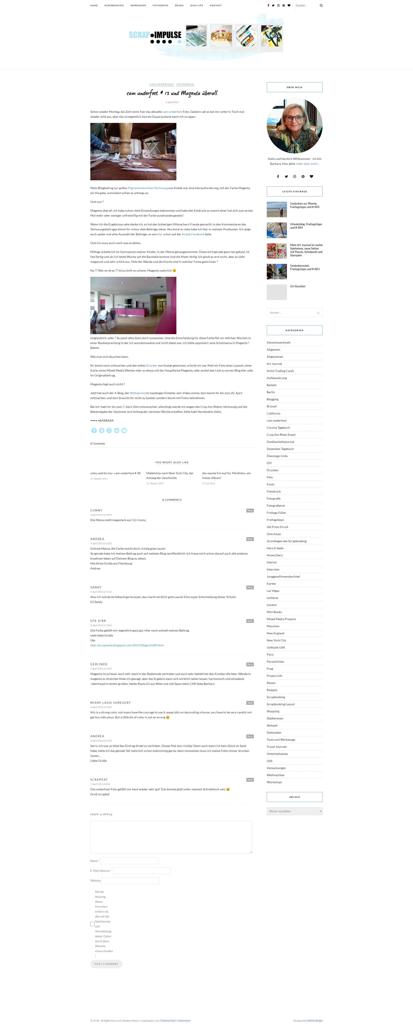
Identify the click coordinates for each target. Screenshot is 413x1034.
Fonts (270, 484)
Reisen (179, 5)
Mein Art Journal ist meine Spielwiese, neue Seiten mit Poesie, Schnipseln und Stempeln (306, 250)
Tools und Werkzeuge (281, 739)
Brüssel (272, 406)
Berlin (271, 392)
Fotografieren (276, 505)
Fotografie (160, 5)
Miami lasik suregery (110, 702)
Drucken (272, 470)
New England (275, 633)
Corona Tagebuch (278, 427)
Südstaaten (274, 732)
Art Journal (274, 364)
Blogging (272, 399)
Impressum (184, 1020)
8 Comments (97, 443)
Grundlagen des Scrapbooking (287, 541)
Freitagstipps (275, 520)
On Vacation (297, 286)
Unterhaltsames (277, 754)
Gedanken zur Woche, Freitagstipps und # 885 (305, 205)
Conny (96, 510)
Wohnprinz (137, 393)
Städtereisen (275, 718)
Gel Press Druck (277, 527)
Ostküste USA (276, 647)
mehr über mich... (307, 163)
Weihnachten (276, 775)
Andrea (97, 539)
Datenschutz (168, 1020)
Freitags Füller (276, 512)
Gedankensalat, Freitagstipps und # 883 (305, 267)
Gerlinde (99, 664)
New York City (276, 640)
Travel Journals (277, 746)
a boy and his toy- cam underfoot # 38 (115, 473)
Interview (273, 569)
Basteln (272, 385)
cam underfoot (162, 84)
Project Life (274, 676)
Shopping (273, 711)
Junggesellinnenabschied (283, 576)
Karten (271, 583)
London (272, 605)
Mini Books (274, 612)
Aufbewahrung (277, 378)
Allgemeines (275, 356)
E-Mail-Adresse (100, 870)
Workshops (138, 5)
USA (270, 761)
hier (160, 234)
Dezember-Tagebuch (280, 449)
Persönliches (275, 661)
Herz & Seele (275, 548)
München (273, 626)
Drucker (151, 365)
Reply (250, 510)
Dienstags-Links (277, 456)
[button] (94, 430)
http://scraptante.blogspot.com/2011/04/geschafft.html (127, 645)
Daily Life (196, 5)
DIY (269, 463)
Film (270, 477)
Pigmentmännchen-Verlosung (148, 188)
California (273, 413)
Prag (270, 668)
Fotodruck (274, 491)
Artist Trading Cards (280, 371)
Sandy (96, 587)
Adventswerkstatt (278, 342)
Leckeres (272, 598)
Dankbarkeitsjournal (280, 442)
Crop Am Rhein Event (281, 434)
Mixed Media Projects (281, 619)
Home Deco (275, 555)
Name (95, 861)
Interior (272, 562)
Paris (270, 654)
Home (94, 5)
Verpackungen (276, 768)
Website (95, 880)
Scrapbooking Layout (281, 704)
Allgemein (273, 349)
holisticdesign (315, 1020)
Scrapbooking (114, 5)
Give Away (274, 534)
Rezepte (272, 690)
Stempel (272, 725)
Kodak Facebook (193, 234)
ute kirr (98, 621)
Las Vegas (273, 590)
